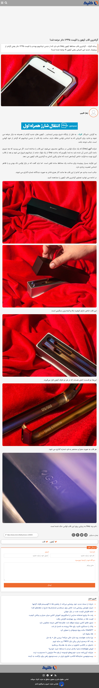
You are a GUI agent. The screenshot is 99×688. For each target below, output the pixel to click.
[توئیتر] (82, 535)
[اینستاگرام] (44, 675)
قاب (44, 541)
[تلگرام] (86, 535)
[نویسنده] (93, 113)
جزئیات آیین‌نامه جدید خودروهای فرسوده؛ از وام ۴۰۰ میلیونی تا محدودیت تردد (63, 652)
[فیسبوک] (77, 535)
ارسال (49, 585)
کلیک (80, 134)
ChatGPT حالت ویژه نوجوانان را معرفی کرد (76, 630)
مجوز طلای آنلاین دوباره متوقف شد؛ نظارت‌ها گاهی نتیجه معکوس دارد (66, 622)
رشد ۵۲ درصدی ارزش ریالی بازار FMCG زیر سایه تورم (73, 641)
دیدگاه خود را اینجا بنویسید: (85, 560)
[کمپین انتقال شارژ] (49, 126)
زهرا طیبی (84, 113)
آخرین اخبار (92, 599)
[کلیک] (91, 3)
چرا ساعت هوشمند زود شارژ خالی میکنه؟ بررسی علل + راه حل (69, 637)
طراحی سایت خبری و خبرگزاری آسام (46, 684)
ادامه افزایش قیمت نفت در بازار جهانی (78, 611)
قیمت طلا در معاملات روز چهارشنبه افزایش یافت (74, 619)
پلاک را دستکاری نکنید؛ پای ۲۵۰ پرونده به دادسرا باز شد (72, 626)
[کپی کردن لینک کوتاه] (20, 535)
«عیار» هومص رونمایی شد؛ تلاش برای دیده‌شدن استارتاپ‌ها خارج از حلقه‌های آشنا (62, 608)
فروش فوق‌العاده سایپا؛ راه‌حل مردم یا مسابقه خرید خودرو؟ (71, 649)
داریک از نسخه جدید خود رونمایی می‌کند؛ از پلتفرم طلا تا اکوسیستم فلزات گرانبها (62, 604)
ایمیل (47, 552)
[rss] (55, 675)
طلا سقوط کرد (88, 634)
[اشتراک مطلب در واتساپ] (73, 535)
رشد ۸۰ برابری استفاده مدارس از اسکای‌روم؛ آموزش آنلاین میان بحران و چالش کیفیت (61, 615)
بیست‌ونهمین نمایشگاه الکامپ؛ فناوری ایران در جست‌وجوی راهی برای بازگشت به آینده (60, 656)
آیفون (52, 541)
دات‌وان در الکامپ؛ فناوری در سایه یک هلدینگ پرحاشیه (72, 645)
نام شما (92, 552)
